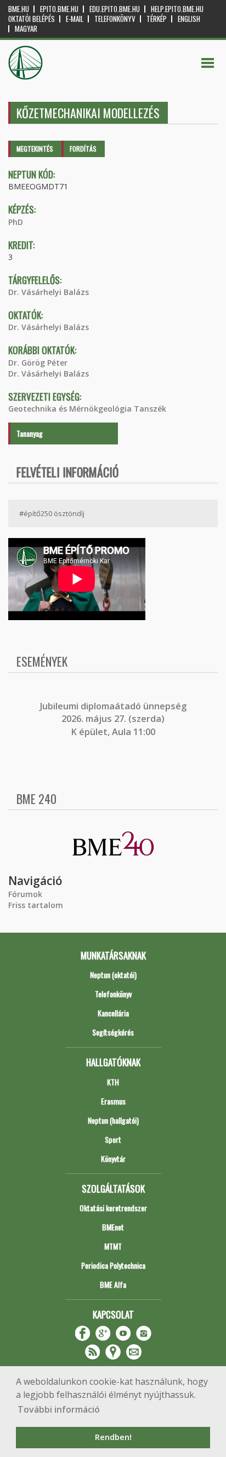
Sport (113, 1139)
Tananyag (29, 433)
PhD (15, 222)
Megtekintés (34, 148)
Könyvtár (113, 1158)
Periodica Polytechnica (113, 1265)
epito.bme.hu (59, 9)
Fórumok (25, 894)
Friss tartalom (35, 905)
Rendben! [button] (113, 1437)
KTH (113, 1082)
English (189, 18)
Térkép (156, 18)
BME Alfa (113, 1284)
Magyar (26, 28)
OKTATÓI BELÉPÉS (31, 18)
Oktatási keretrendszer (113, 1207)
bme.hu (18, 9)
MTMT (113, 1246)
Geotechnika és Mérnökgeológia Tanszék (87, 408)
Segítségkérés (113, 1032)
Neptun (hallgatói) (113, 1120)
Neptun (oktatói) (113, 974)
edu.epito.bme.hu (114, 9)
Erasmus (113, 1101)
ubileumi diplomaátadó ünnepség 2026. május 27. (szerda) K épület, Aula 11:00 (114, 719)
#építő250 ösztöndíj (51, 513)
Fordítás (83, 148)
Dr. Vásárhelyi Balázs (48, 292)
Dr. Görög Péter (37, 362)
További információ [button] (59, 1409)
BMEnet (113, 1227)
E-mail (74, 18)
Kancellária (113, 1013)
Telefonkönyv (114, 18)
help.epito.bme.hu (177, 9)
